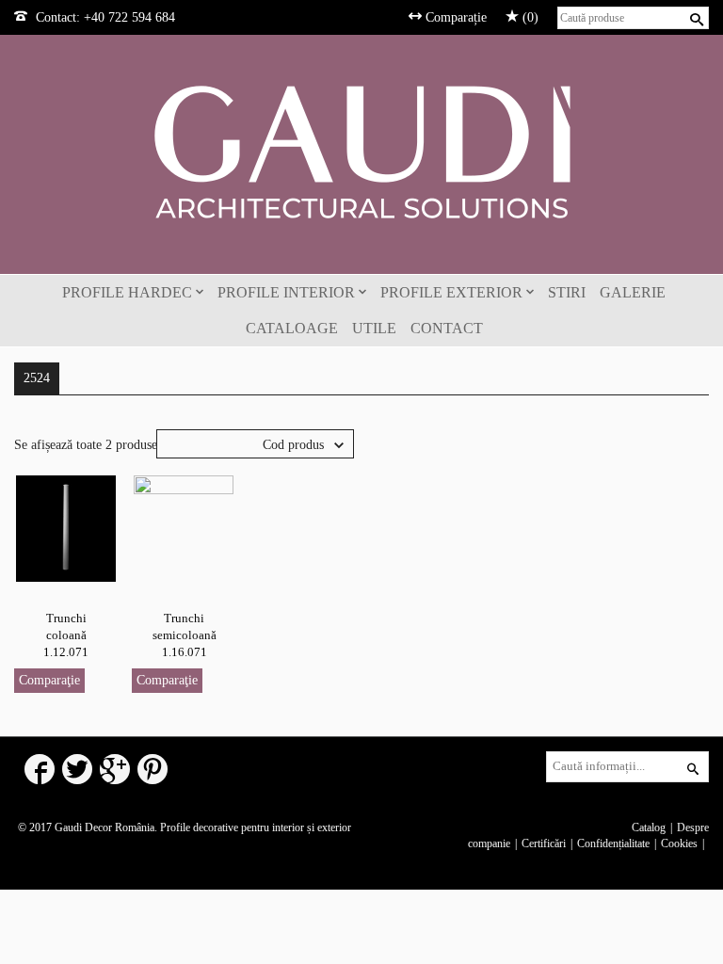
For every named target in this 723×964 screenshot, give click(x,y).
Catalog (649, 827)
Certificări (544, 843)
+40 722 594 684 (129, 17)
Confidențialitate (613, 843)
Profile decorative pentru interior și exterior (255, 827)
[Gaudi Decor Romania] (361, 151)
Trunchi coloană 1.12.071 (65, 635)
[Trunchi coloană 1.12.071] (66, 528)
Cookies (679, 843)
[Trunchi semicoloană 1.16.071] (183, 528)
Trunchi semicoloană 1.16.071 (185, 635)
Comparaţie (49, 680)
